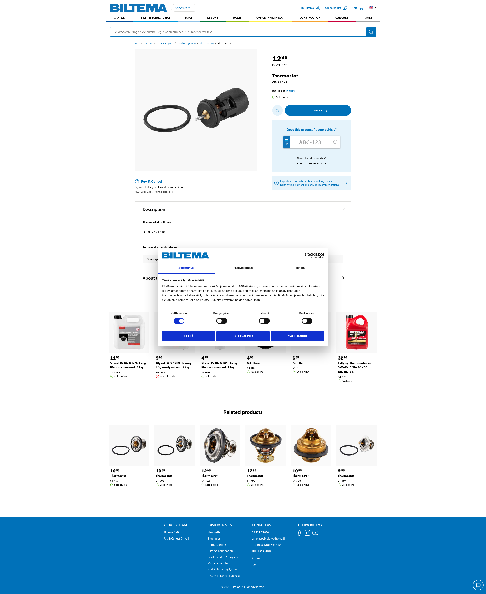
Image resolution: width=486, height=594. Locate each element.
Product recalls (217, 545)
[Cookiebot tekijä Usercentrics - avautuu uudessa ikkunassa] (307, 255)
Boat (188, 17)
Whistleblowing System (222, 569)
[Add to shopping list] (277, 110)
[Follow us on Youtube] (315, 535)
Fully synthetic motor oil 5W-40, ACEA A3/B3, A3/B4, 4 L (354, 367)
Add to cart (315, 110)
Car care (341, 17)
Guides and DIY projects (223, 557)
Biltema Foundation (220, 551)
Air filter (298, 363)
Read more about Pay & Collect (152, 191)
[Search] (371, 32)
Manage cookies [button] (218, 563)
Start (137, 43)
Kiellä (188, 336)
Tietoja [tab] (300, 268)
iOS (254, 564)
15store (290, 91)
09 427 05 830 (260, 532)
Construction (310, 17)
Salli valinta (243, 336)
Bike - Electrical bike (155, 17)
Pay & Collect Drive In (176, 538)
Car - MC (119, 17)
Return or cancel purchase (224, 575)
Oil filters (253, 363)
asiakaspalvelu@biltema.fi (268, 538)
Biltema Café (171, 532)
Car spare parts (165, 43)
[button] (372, 7)
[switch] (221, 321)
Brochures (214, 538)
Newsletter (214, 532)
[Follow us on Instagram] (307, 533)
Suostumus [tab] (186, 268)
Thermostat (118, 476)
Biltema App (261, 551)
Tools (367, 17)
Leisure (212, 17)
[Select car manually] (345, 182)
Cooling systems (187, 43)
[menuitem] (119, 18)
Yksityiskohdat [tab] (243, 268)
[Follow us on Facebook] (299, 533)
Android (257, 558)
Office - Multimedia (270, 17)
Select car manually (312, 163)
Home (237, 17)
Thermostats (207, 43)
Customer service (222, 525)
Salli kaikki (297, 336)
